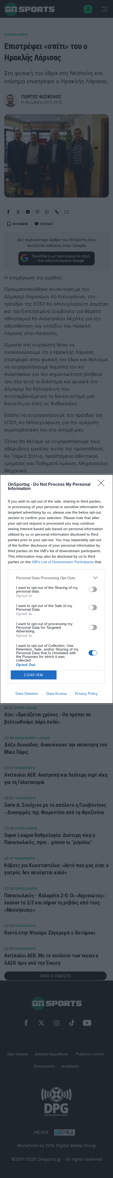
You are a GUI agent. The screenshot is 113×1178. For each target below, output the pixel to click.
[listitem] (56, 577)
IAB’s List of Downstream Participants (63, 562)
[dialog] (56, 589)
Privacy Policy (86, 693)
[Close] (103, 485)
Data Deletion (27, 693)
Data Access (56, 693)
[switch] (93, 589)
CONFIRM (33, 675)
